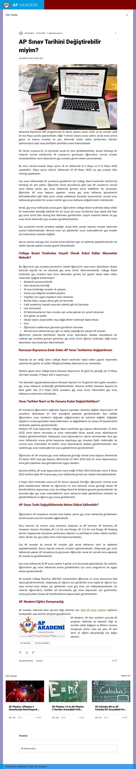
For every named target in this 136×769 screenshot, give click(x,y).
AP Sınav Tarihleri (42, 643)
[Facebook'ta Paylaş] (20, 652)
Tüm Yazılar (12, 14)
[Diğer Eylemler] (115, 33)
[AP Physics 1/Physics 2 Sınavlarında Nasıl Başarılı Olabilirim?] (25, 691)
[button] (127, 15)
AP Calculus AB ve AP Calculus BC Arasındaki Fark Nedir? (110, 708)
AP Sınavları (25, 643)
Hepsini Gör (125, 675)
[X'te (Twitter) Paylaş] (26, 652)
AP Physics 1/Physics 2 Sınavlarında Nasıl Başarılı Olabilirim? (23, 708)
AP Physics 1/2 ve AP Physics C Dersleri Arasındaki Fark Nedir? (68, 708)
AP (25, 5)
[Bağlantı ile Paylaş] (33, 652)
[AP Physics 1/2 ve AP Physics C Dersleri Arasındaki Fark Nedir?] (68, 691)
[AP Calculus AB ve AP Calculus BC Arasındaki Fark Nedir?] (111, 691)
